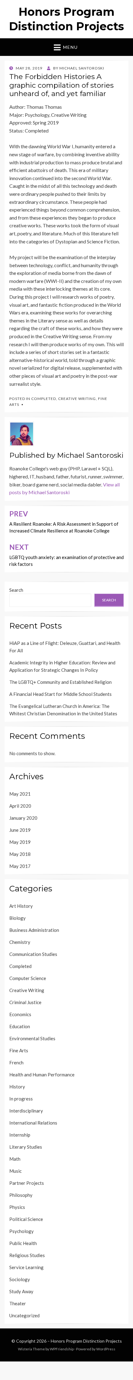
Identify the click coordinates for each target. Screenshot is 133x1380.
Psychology (21, 1231)
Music (15, 1171)
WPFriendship (62, 1349)
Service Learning (26, 1267)
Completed (43, 398)
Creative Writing (77, 398)
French (16, 1062)
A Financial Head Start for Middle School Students (60, 694)
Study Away (21, 1291)
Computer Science (27, 978)
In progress (21, 1098)
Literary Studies (25, 1147)
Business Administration (34, 930)
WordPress (105, 1349)
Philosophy (20, 1195)
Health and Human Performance (42, 1074)
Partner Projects (26, 1183)
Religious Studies (27, 1255)
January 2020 (23, 818)
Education (19, 1026)
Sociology (19, 1279)
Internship (19, 1135)
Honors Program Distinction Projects (86, 1341)
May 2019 (20, 842)
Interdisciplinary (26, 1110)
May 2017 (20, 866)
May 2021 (20, 794)
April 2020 (20, 806)
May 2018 (20, 854)
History (17, 1086)
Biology (17, 918)
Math (14, 1159)
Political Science (26, 1219)
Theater (17, 1303)
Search (16, 590)
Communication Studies (33, 954)
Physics (17, 1207)
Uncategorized (24, 1315)
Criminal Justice (25, 1002)
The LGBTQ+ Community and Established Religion (60, 682)
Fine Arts (18, 1050)
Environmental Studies (32, 1038)
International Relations (33, 1122)
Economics (20, 1014)
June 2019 (20, 830)
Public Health (23, 1243)
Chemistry (19, 942)
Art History (21, 906)
